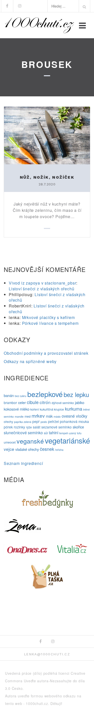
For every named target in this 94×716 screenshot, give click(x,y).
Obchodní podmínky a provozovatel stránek (46, 353)
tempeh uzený (67, 433)
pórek (8, 426)
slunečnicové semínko (23, 432)
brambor (10, 402)
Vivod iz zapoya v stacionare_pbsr (42, 283)
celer (22, 402)
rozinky (19, 426)
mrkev (38, 415)
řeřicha (59, 450)
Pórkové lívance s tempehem (50, 323)
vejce (9, 449)
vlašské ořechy (27, 449)
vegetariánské (67, 440)
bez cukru (20, 396)
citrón (45, 402)
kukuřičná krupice (52, 409)
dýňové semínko (63, 403)
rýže (29, 427)
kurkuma (73, 408)
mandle (19, 416)
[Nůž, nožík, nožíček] (47, 134)
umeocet (10, 442)
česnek (47, 449)
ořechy (8, 421)
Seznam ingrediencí (23, 463)
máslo (57, 416)
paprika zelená (22, 422)
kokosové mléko (16, 409)
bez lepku (76, 394)
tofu (79, 433)
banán (9, 395)
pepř (36, 421)
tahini (53, 432)
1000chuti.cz (37, 703)
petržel (53, 421)
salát (36, 426)
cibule (33, 402)
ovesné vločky (74, 416)
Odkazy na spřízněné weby (30, 361)
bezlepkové (45, 394)
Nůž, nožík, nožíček (47, 177)
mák (49, 416)
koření (34, 409)
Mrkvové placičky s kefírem (48, 317)
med (28, 416)
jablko (79, 402)
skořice (78, 426)
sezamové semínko (56, 426)
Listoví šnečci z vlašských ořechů (41, 289)
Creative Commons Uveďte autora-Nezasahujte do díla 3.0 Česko (45, 681)
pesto (44, 422)
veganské (30, 440)
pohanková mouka (74, 421)
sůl (46, 433)
